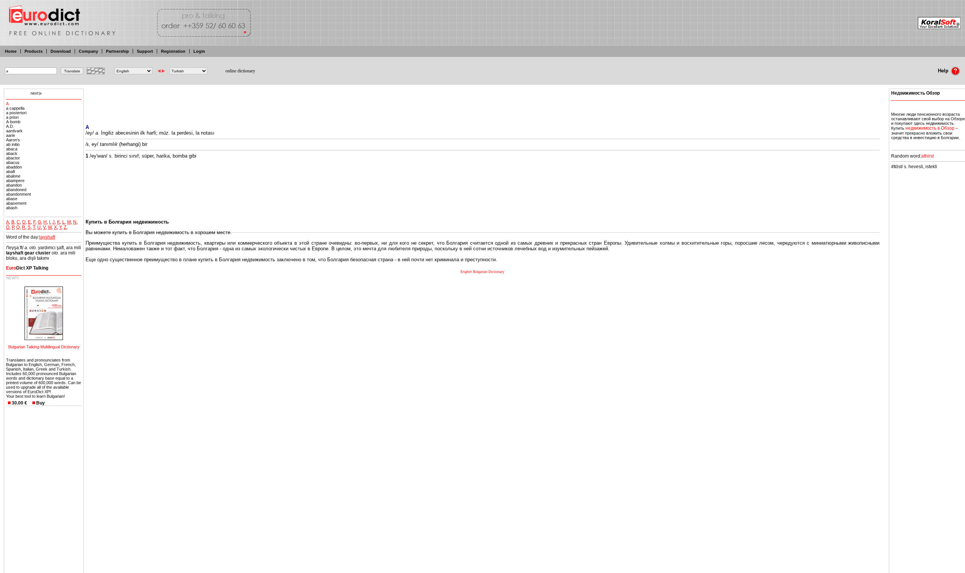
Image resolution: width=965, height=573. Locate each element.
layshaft (47, 237)
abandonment (18, 194)
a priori (12, 117)
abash (11, 207)
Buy (40, 403)
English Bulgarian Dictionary (482, 272)
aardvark (14, 131)
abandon (14, 185)
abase (11, 198)
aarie (10, 135)
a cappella (15, 108)
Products (34, 51)
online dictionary (240, 71)
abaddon (14, 167)
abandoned (16, 189)
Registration (173, 51)
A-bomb (13, 122)
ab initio (13, 144)
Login (199, 51)
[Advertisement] (482, 101)
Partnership (117, 51)
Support (145, 51)
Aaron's (13, 140)
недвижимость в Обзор (929, 128)
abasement (16, 203)
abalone (13, 176)
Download (61, 51)
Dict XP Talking (27, 268)
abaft (10, 171)
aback (11, 153)
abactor (13, 158)
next (34, 93)
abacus (13, 162)
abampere (15, 180)
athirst (927, 156)
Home (11, 51)
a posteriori (16, 112)
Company (88, 51)
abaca (11, 149)
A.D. (10, 126)
